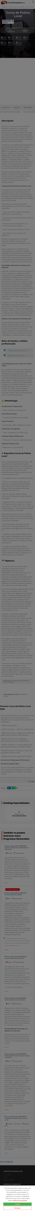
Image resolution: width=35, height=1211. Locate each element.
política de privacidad (20, 1200)
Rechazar (17, 1208)
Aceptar (17, 1204)
